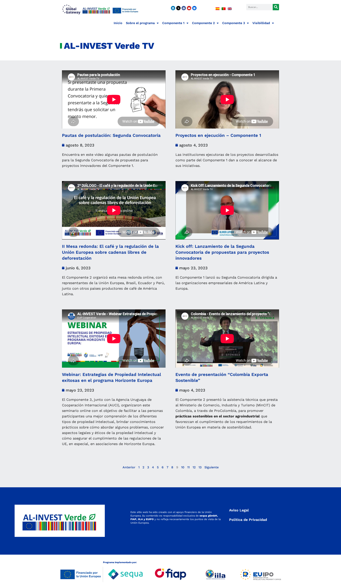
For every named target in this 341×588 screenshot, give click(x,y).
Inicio (118, 23)
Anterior (129, 467)
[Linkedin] (173, 8)
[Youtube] (189, 8)
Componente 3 (233, 23)
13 (200, 467)
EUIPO (150, 519)
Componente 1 (173, 23)
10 (182, 467)
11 (188, 467)
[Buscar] (276, 7)
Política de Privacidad (248, 520)
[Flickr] (194, 8)
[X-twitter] (178, 8)
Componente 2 (203, 23)
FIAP (133, 519)
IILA (140, 519)
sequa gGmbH (208, 515)
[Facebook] (184, 8)
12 (194, 467)
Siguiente (211, 467)
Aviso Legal (239, 510)
